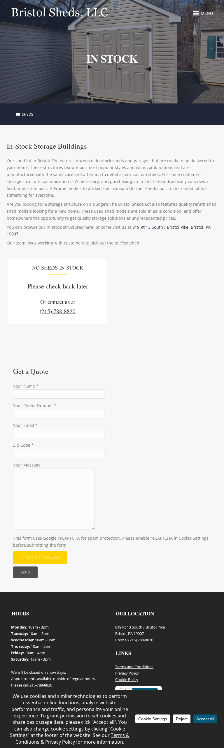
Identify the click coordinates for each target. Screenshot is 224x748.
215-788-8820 (40, 685)
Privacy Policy (127, 673)
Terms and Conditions (134, 666)
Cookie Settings (40, 557)
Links (123, 653)
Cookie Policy (126, 679)
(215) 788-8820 (58, 311)
